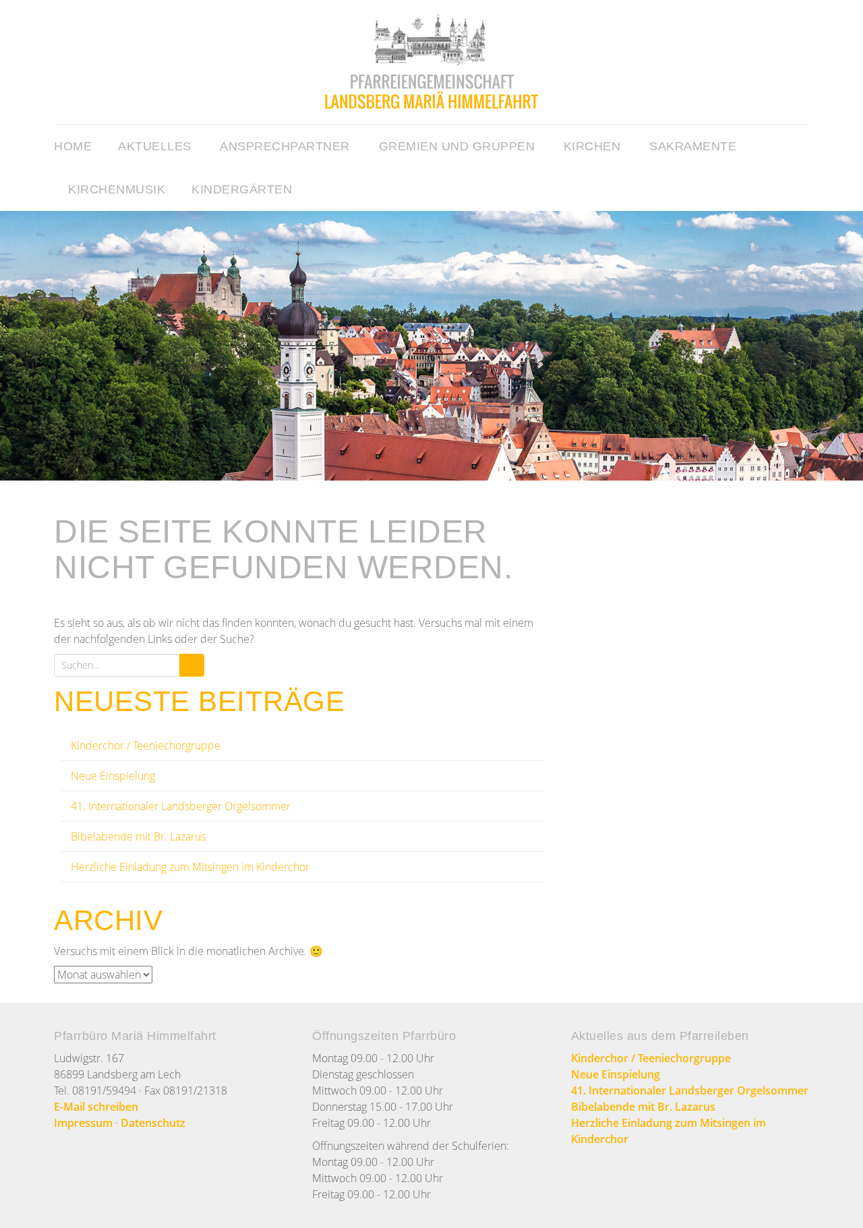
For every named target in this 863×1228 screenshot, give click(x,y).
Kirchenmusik (116, 189)
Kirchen (592, 146)
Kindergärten (241, 189)
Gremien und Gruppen (457, 146)
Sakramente (692, 146)
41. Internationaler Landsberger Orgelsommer (181, 806)
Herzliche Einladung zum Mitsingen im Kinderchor (190, 866)
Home (73, 146)
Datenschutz (153, 1122)
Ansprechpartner (285, 146)
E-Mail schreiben (96, 1106)
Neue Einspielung (113, 775)
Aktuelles (154, 146)
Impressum (83, 1122)
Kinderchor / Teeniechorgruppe (145, 745)
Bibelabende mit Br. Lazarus (138, 836)
